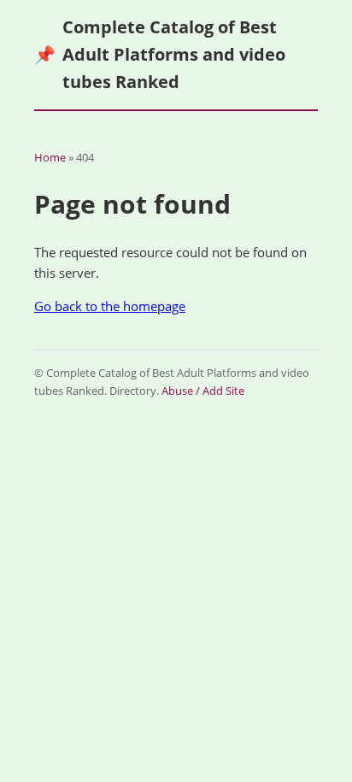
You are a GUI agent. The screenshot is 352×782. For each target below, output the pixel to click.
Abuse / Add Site (202, 390)
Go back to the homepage (109, 306)
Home (50, 157)
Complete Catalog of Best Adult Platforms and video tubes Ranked (159, 54)
